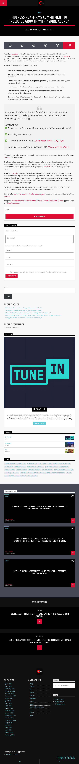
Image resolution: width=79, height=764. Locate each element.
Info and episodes (39, 423)
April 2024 (8, 730)
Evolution (47, 464)
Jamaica (15, 54)
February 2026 (9, 689)
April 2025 (8, 706)
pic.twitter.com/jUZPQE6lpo (49, 140)
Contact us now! (60, 704)
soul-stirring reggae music (15, 476)
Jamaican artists (51, 467)
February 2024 (9, 735)
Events (32, 692)
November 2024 (10, 715)
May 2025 (8, 703)
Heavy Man (9, 467)
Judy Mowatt (10, 470)
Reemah (23, 473)
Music (31, 704)
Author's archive (39, 216)
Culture (32, 687)
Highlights (33, 698)
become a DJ (21, 464)
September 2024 (10, 720)
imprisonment (20, 467)
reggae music (33, 473)
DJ (30, 689)
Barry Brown (10, 464)
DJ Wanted (8, 437)
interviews (31, 467)
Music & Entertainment (37, 707)
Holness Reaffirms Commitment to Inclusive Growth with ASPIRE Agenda (37, 201)
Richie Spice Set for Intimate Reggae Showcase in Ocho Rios (24, 308)
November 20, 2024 (58, 146)
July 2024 (8, 725)
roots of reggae (58, 473)
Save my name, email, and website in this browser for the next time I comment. (38, 272)
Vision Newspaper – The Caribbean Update (29, 194)
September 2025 (10, 696)
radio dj (8, 473)
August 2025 (9, 698)
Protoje (70, 470)
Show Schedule (59, 699)
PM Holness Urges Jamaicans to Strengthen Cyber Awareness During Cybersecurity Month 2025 (40, 507)
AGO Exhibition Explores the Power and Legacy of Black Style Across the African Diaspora (33, 315)
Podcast (8, 754)
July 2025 (8, 701)
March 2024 (9, 732)
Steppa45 (8, 443)
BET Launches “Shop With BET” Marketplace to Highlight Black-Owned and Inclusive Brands (40, 641)
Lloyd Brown (22, 470)
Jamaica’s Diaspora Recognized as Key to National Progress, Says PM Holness (40, 572)
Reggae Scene (45, 473)
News (39, 13)
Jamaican (7, 157)
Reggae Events (59, 701)
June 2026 (8, 684)
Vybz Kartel (32, 476)
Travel (32, 713)
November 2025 (10, 691)
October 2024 (9, 718)
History (32, 701)
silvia (69, 473)
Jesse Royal (64, 467)
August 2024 (9, 723)
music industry (34, 470)
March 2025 (9, 708)
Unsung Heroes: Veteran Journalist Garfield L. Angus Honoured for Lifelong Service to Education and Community (39, 540)
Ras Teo (16, 473)
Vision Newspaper (12, 203)
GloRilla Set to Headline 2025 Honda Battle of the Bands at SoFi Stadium (40, 615)
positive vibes (59, 470)
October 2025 (9, 693)
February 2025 (9, 710)
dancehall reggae (34, 464)
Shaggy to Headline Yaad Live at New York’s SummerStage (23, 318)
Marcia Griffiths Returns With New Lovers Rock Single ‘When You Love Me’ (28, 313)
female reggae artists (61, 464)
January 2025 (9, 713)
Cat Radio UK (9, 519)
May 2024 (8, 727)
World (31, 716)
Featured (32, 695)
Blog (31, 684)
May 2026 (8, 686)
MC (6, 450)
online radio (47, 470)
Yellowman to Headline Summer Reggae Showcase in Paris (23, 310)
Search (6, 287)
